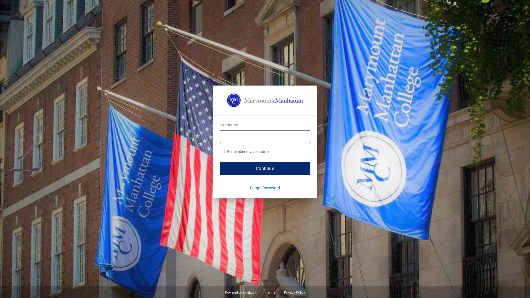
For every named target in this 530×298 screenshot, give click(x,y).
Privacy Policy (294, 292)
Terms (270, 292)
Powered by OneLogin (241, 292)
